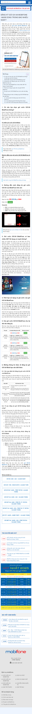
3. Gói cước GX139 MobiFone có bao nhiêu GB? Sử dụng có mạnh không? (14, 85)
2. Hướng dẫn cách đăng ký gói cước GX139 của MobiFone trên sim (14, 82)
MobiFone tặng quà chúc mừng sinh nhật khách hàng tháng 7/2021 (17, 559)
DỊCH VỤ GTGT (21, 675)
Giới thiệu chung (7, 695)
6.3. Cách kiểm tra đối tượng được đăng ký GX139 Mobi (16, 102)
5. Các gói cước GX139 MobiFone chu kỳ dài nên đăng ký (15, 92)
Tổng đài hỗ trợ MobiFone (9, 704)
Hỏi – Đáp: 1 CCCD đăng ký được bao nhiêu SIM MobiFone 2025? (17, 630)
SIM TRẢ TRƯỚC (7, 687)
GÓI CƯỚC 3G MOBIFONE (6, 676)
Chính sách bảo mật (8, 697)
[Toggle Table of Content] (26, 74)
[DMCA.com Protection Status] (16, 667)
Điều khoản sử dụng (8, 699)
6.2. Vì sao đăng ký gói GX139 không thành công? (14, 100)
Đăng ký (10, 202)
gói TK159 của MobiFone (18, 149)
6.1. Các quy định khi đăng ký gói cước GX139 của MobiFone (15, 98)
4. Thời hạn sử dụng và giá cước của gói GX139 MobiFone (14, 88)
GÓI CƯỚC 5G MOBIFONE (6, 683)
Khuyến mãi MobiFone (8, 702)
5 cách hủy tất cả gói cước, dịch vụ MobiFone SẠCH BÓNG (16, 636)
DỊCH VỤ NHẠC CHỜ (22, 679)
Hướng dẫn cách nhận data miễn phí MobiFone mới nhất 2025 (16, 549)
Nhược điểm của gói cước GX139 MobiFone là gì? (14, 79)
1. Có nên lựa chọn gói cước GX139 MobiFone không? (15, 76)
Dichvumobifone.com (25, 30)
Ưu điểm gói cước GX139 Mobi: (10, 78)
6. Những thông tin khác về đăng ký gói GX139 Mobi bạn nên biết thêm (15, 95)
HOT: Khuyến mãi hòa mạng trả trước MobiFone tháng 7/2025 (16, 538)
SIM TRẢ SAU (20, 687)
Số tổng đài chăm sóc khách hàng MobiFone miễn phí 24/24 (16, 641)
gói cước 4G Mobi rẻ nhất (16, 230)
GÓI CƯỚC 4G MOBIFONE (6, 680)
